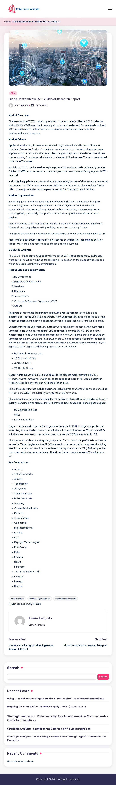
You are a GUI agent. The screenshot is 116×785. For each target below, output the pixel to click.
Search (13, 668)
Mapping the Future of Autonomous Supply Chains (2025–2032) (46, 706)
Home (7, 21)
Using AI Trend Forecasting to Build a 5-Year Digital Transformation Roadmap (55, 698)
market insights (17, 598)
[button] (37, 624)
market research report (65, 598)
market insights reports (40, 598)
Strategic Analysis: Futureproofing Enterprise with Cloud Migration (48, 728)
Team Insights (40, 618)
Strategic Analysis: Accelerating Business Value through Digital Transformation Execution (56, 738)
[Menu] (110, 9)
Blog (13, 93)
